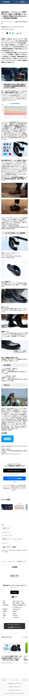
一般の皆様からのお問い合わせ (14, 690)
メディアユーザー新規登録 (14, 478)
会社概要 (4, 680)
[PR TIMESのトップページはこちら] (6, 2)
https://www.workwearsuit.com (13, 454)
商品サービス (6, 528)
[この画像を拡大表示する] (7, 507)
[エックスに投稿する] (7, 33)
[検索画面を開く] (27, 2)
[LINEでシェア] (13, 33)
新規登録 (22, 2)
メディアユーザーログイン (14, 470)
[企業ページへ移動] (15, 576)
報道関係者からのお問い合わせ (14, 683)
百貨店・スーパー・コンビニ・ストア (12, 539)
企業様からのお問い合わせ (14, 686)
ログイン (17, 2)
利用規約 (24, 680)
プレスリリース (11, 561)
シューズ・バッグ (7, 535)
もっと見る (25, 637)
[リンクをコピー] (20, 33)
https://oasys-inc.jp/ (18, 601)
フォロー (14, 592)
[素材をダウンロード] (17, 33)
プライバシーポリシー (14, 680)
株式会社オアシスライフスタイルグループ (14, 585)
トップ (3, 561)
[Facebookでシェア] (10, 33)
